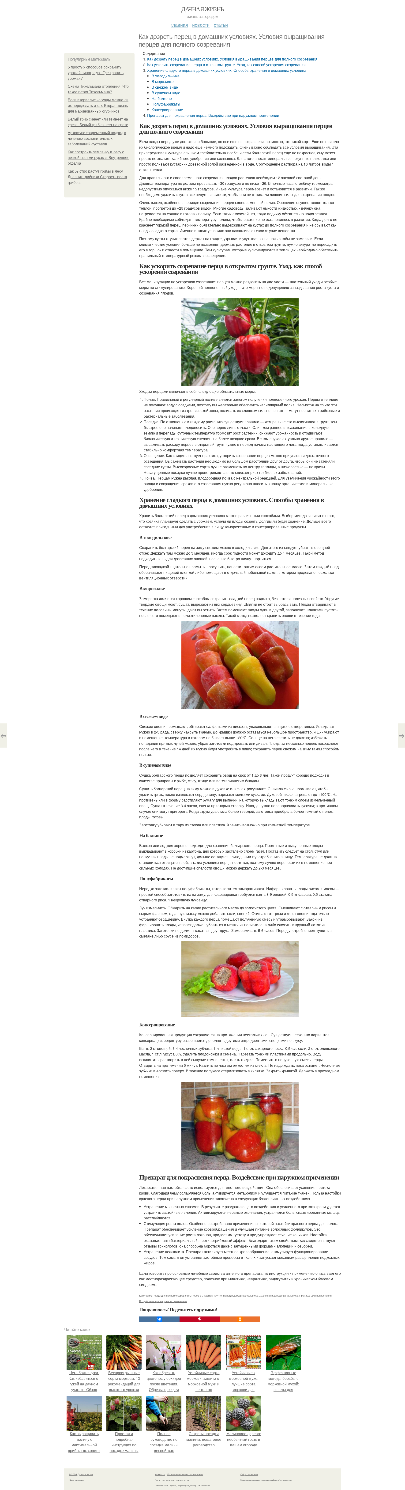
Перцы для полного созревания (171, 1295)
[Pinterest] (200, 1319)
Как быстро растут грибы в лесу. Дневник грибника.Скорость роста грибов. (97, 177)
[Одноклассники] (240, 1319)
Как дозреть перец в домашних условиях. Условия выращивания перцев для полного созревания (232, 59)
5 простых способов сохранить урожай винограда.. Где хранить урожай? (96, 72)
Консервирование (167, 109)
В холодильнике (166, 76)
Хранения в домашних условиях (278, 1295)
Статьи (221, 24)
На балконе (162, 98)
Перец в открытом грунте (206, 1295)
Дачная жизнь (202, 9)
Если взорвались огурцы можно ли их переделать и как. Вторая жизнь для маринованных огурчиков (98, 105)
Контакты (160, 1474)
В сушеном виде (166, 92)
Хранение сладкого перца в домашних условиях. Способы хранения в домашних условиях (226, 70)
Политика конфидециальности (172, 1480)
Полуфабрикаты (166, 104)
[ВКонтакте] (159, 1319)
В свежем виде (165, 87)
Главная (179, 24)
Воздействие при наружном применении (163, 1301)
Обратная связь (249, 1474)
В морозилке (163, 81)
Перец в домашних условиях (240, 1295)
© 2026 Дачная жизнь (81, 1474)
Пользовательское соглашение (185, 1474)
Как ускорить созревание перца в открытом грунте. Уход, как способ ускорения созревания (226, 64)
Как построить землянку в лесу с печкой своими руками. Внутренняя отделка (98, 157)
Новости (201, 24)
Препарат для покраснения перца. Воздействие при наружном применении (213, 115)
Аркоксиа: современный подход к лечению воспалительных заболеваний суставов (97, 138)
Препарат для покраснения (315, 1295)
